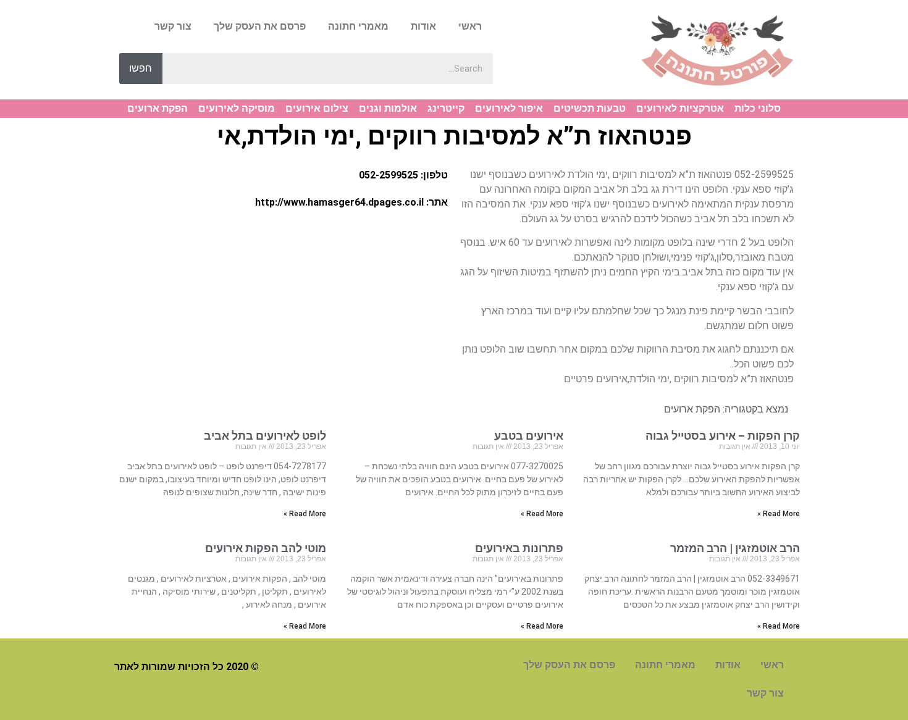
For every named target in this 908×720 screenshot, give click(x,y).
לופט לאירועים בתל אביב (265, 435)
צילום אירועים (316, 108)
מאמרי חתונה (358, 26)
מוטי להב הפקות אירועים (265, 548)
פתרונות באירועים (519, 548)
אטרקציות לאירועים (680, 108)
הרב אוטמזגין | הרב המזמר (735, 548)
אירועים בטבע (528, 435)
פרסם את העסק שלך (260, 26)
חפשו (140, 68)
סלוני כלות (757, 108)
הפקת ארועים (157, 108)
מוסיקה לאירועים (236, 108)
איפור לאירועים (509, 108)
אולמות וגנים (388, 108)
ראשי (470, 26)
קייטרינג (446, 108)
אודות (423, 26)
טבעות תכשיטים (589, 108)
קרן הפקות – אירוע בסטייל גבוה (722, 435)
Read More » (778, 513)
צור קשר (172, 26)
